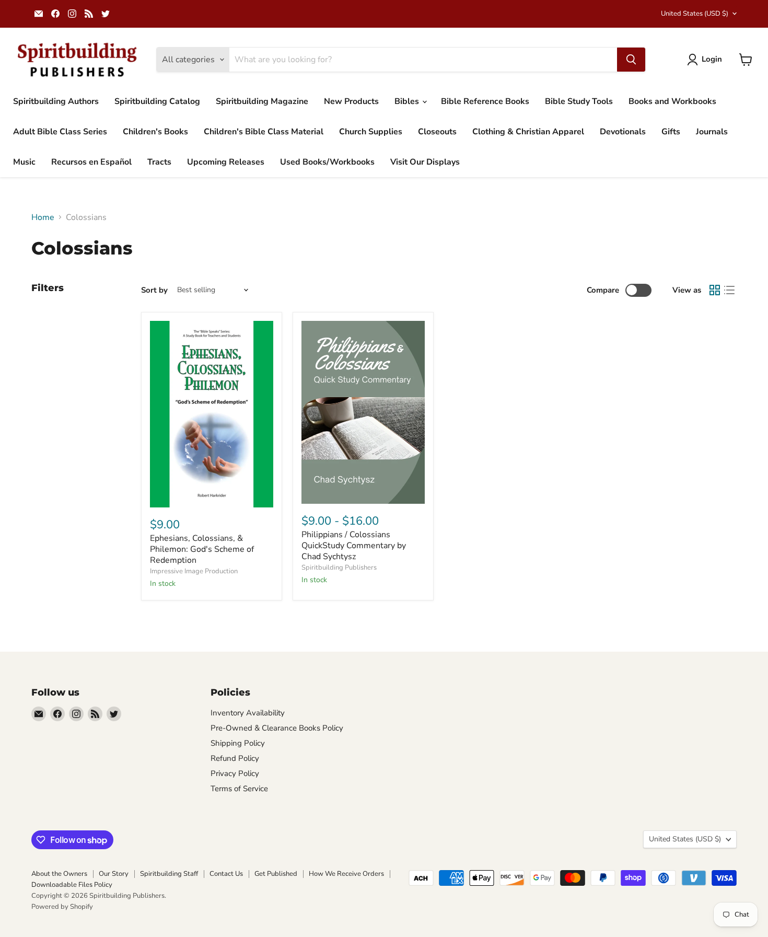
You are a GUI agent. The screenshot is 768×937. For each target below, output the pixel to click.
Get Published (275, 873)
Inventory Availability (248, 713)
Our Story (114, 873)
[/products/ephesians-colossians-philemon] (211, 414)
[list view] (729, 290)
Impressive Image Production (194, 571)
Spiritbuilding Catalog (157, 101)
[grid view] (714, 290)
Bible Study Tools (579, 101)
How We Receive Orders (346, 873)
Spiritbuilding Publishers (339, 567)
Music (24, 162)
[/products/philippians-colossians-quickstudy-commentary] (363, 412)
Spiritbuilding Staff (169, 873)
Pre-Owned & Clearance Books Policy (277, 728)
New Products (351, 101)
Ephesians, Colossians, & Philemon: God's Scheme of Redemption (202, 549)
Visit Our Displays (425, 162)
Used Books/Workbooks (327, 162)
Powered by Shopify (62, 906)
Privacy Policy (235, 773)
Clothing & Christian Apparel (528, 131)
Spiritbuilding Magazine (262, 101)
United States (694, 13)
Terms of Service (239, 788)
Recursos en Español (91, 162)
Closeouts (437, 131)
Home (42, 217)
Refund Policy (235, 758)
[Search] (631, 60)
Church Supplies (370, 131)
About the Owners (59, 873)
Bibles (407, 101)
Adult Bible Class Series (60, 131)
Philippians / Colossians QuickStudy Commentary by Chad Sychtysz (353, 545)
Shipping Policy (238, 743)
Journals (712, 131)
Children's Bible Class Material (263, 131)
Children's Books (155, 131)
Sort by (154, 290)
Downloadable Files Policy (71, 884)
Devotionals (623, 131)
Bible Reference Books (485, 101)
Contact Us (226, 873)
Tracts (159, 162)
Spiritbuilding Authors (56, 101)
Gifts (670, 131)
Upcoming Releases (225, 162)
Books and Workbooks (672, 101)
